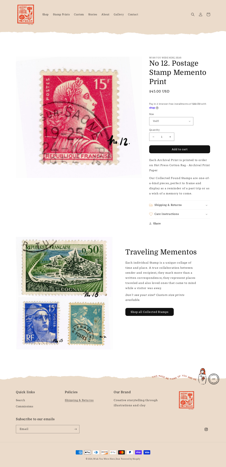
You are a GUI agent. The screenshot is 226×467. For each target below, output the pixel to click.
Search (20, 400)
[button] (193, 14)
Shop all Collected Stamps (149, 312)
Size (151, 114)
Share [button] (157, 223)
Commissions (24, 406)
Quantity (154, 130)
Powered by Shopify (130, 459)
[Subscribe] (75, 429)
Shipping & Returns (79, 400)
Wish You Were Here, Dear (106, 459)
